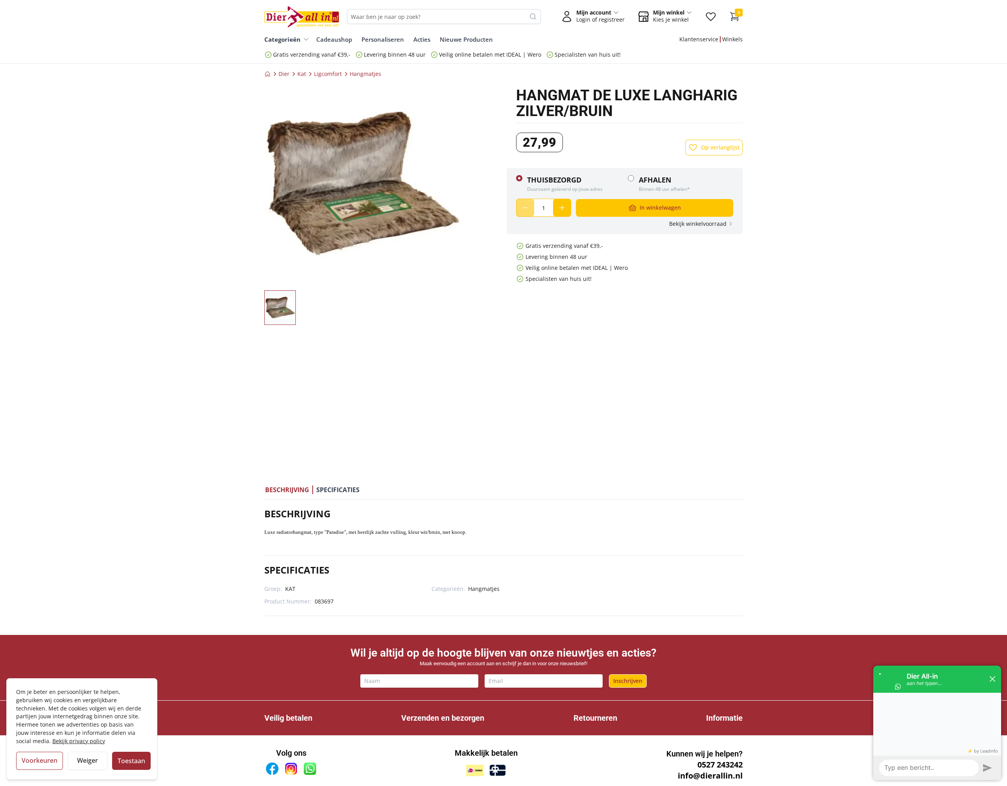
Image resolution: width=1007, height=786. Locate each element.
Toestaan (131, 760)
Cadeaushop (334, 39)
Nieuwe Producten (466, 39)
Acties (421, 39)
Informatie (724, 718)
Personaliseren (382, 39)
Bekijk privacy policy (78, 741)
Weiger (87, 760)
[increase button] (562, 208)
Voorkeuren (39, 760)
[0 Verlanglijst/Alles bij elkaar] (711, 16)
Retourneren (595, 718)
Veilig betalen (288, 718)
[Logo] (301, 17)
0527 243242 (720, 764)
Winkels (732, 39)
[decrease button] (525, 208)
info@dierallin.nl (710, 775)
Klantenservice (698, 39)
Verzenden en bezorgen (442, 718)
